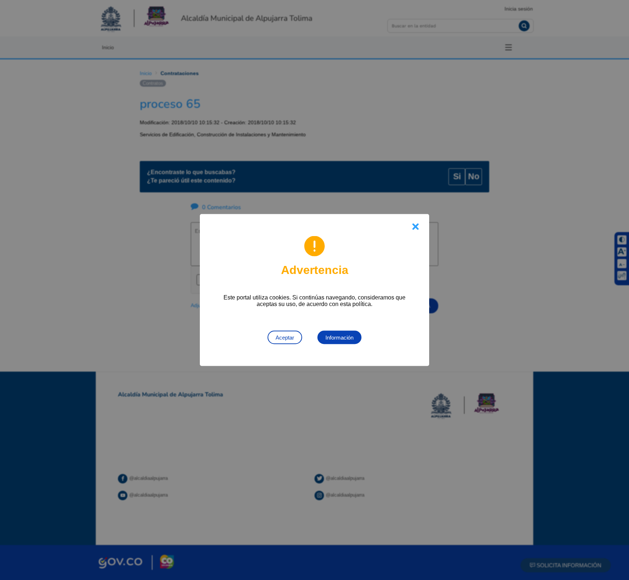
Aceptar (285, 337)
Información (339, 337)
